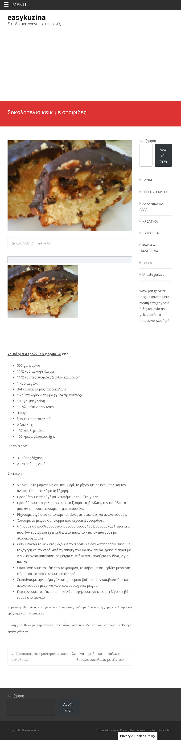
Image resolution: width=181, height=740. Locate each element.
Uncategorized (153, 274)
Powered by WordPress (112, 730)
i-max (144, 730)
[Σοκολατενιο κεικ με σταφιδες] (70, 185)
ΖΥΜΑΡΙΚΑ (150, 233)
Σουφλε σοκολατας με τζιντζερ (102, 659)
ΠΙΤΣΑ (147, 262)
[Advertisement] (90, 66)
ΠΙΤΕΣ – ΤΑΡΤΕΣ (155, 192)
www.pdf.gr (148, 291)
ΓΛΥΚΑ (45, 243)
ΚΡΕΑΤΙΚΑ (150, 221)
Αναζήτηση (148, 140)
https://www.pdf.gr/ (154, 320)
